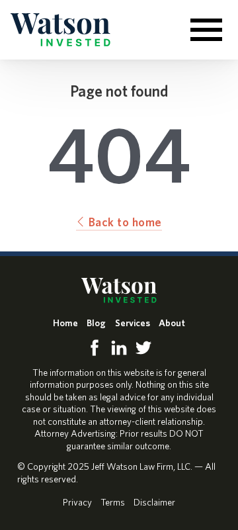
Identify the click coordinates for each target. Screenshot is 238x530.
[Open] (206, 30)
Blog (96, 322)
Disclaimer (154, 502)
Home (65, 322)
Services (132, 322)
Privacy (77, 502)
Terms (112, 502)
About (172, 322)
